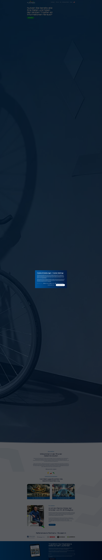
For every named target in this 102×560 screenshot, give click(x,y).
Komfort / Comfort (52, 283)
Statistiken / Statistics (46, 283)
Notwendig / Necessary (40, 283)
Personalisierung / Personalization (59, 283)
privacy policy (49, 281)
